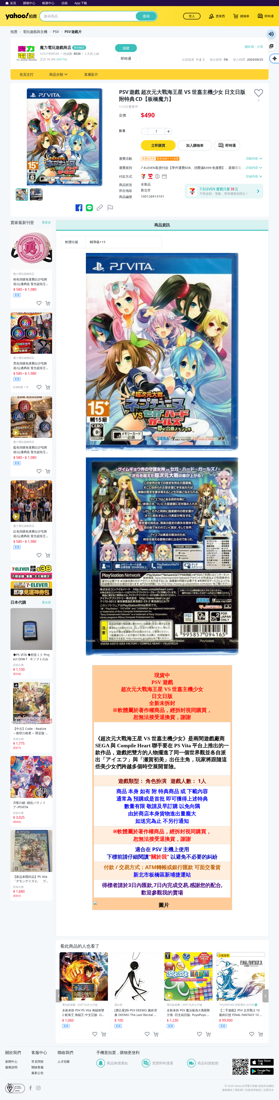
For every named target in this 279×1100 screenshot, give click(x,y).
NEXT (265, 995)
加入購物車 (195, 145)
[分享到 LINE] (89, 207)
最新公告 (37, 1073)
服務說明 (11, 1067)
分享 (260, 46)
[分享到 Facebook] (78, 207)
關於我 (249, 46)
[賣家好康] (31, 588)
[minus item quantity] (144, 131)
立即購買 (158, 145)
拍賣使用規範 (253, 1089)
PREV (59, 995)
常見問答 (37, 1061)
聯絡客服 (37, 1067)
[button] (26, 74)
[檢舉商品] (110, 207)
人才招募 (64, 1061)
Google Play (262, 1071)
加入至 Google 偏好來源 (271, 46)
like (94, 1034)
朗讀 (271, 34)
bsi (15, 1088)
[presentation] (259, 93)
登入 (192, 16)
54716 (61, 59)
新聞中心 (11, 1061)
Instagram (38, 1088)
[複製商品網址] (99, 207)
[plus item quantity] (168, 131)
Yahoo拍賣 (21, 16)
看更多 (46, 222)
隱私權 (239, 1089)
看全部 (46, 602)
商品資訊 (162, 224)
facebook (30, 1088)
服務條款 (227, 1089)
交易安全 (268, 1089)
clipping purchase (103, 1034)
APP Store (262, 1062)
